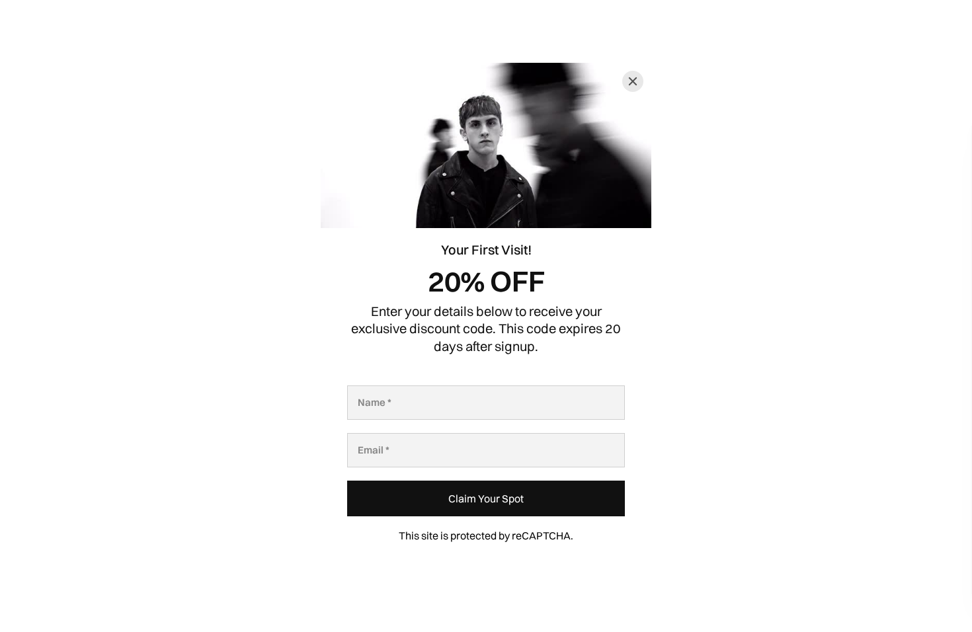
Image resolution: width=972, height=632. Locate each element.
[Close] (632, 81)
